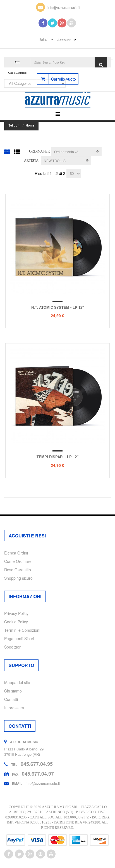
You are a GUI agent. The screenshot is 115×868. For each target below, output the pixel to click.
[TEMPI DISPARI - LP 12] (57, 395)
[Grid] (7, 151)
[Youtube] (71, 22)
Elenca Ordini (16, 553)
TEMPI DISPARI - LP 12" (57, 456)
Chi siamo (13, 691)
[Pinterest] (40, 854)
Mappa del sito (17, 682)
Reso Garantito (17, 569)
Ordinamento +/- (66, 151)
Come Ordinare (18, 561)
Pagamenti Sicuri (19, 638)
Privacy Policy (16, 613)
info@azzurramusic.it (63, 7)
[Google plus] (29, 854)
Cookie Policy (16, 621)
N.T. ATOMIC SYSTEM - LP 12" (57, 307)
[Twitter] (52, 22)
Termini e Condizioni (22, 630)
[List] (17, 151)
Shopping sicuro (18, 578)
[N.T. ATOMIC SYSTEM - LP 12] (57, 246)
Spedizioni (13, 647)
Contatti (11, 699)
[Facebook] (43, 22)
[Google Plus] (62, 22)
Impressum (14, 707)
